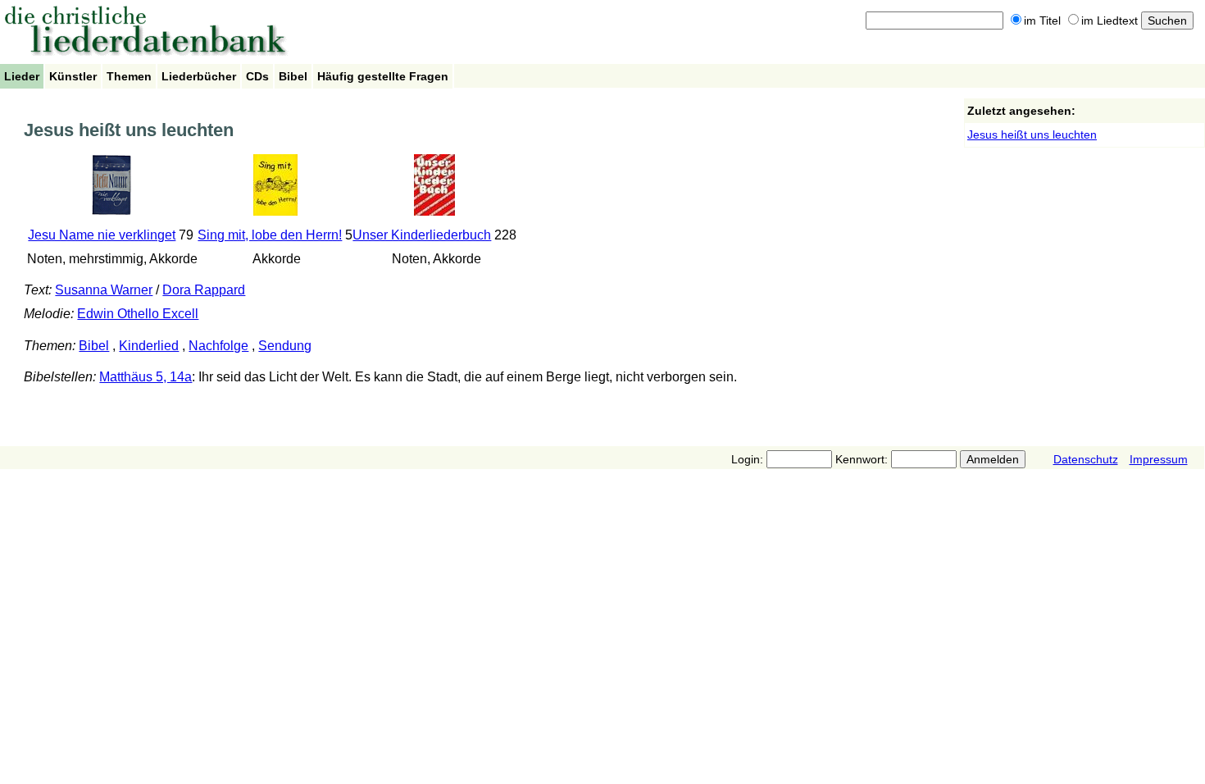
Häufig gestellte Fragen (382, 76)
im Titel (1042, 20)
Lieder (21, 76)
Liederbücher (198, 76)
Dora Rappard (203, 290)
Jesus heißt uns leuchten (1032, 134)
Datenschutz (1085, 459)
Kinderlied (149, 346)
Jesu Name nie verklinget (101, 235)
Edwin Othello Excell (137, 314)
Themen (129, 76)
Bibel (293, 76)
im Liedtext (1109, 20)
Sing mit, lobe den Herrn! (270, 235)
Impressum (1159, 459)
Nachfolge (218, 346)
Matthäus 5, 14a (145, 377)
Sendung (284, 346)
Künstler (73, 76)
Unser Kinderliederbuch (421, 235)
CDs (257, 76)
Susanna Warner (103, 290)
